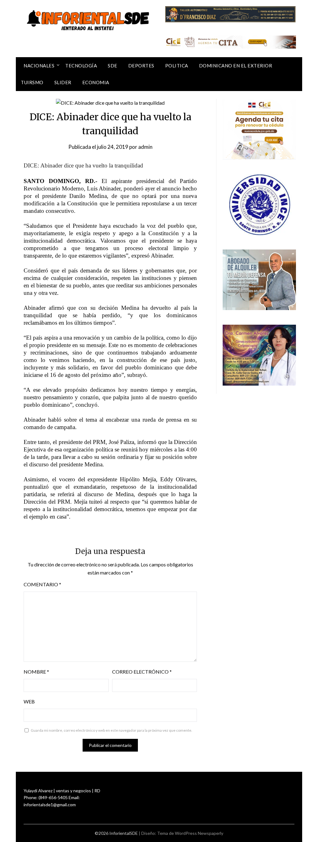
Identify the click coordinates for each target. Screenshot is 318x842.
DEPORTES (141, 65)
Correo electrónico (142, 672)
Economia (95, 82)
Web (29, 701)
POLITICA (176, 65)
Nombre (36, 672)
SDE (112, 65)
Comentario (42, 584)
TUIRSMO (32, 82)
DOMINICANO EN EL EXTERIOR (235, 65)
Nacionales (39, 65)
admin (145, 147)
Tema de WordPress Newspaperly (190, 833)
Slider (62, 82)
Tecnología (81, 65)
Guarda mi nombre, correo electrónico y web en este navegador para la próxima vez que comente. (111, 730)
